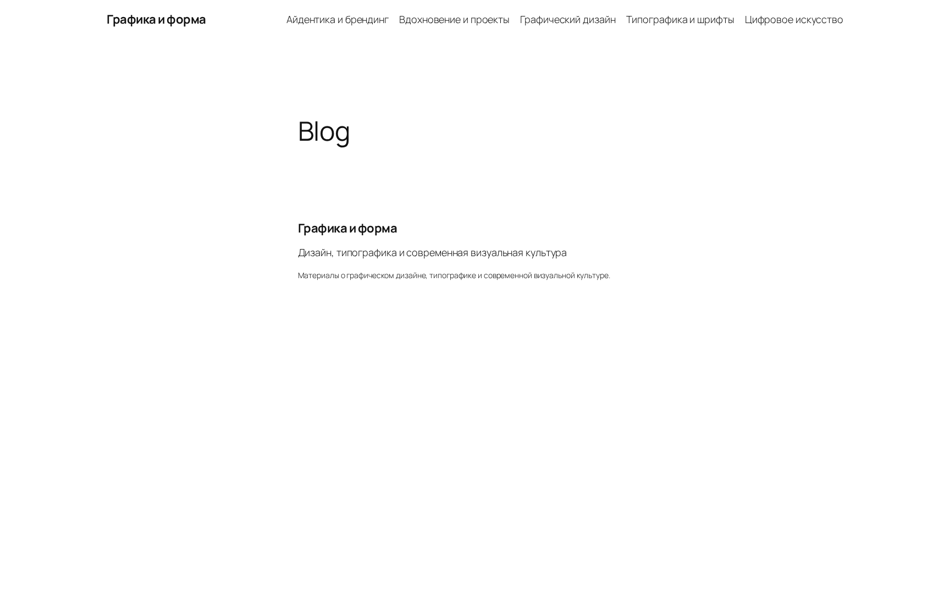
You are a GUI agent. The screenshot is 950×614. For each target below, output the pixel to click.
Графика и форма (156, 19)
